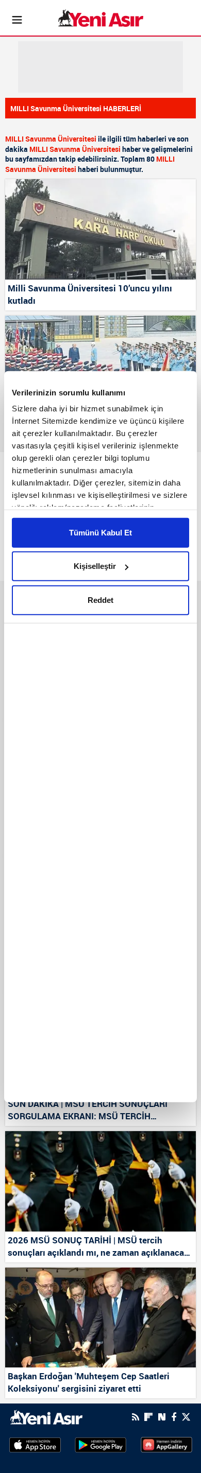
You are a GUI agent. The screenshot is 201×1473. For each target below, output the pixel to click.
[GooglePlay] (100, 1444)
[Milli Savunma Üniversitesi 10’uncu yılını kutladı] (100, 229)
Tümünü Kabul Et (100, 532)
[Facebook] (173, 1417)
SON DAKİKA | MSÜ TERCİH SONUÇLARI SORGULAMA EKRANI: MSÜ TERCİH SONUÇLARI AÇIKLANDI (87, 1110)
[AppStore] (35, 1444)
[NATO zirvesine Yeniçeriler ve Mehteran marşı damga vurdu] (100, 366)
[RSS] (135, 1417)
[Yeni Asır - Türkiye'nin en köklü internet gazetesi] (100, 18)
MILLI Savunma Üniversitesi (50, 139)
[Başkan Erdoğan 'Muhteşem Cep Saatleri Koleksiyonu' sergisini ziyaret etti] (100, 1318)
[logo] (46, 1416)
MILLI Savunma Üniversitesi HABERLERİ (75, 108)
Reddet (100, 599)
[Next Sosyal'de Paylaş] (162, 1417)
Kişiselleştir (95, 566)
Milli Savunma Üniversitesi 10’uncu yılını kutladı (90, 294)
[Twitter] (186, 1417)
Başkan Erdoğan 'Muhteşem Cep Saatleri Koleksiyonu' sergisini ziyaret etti (89, 1382)
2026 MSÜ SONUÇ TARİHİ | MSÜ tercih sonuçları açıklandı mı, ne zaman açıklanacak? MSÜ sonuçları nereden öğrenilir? (100, 1247)
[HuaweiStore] (166, 1444)
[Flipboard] (148, 1417)
